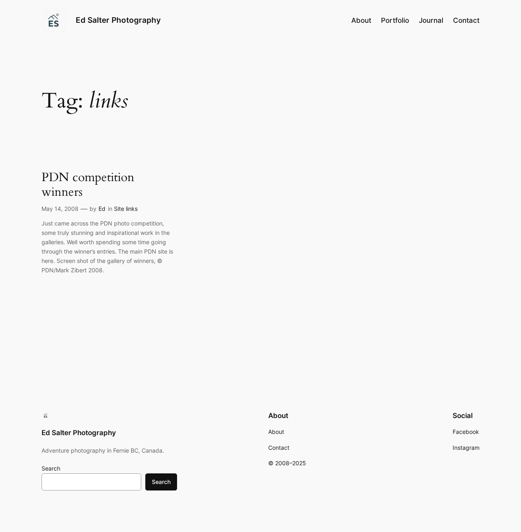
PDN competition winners (88, 185)
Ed (102, 208)
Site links (126, 208)
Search (51, 468)
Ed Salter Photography (118, 20)
